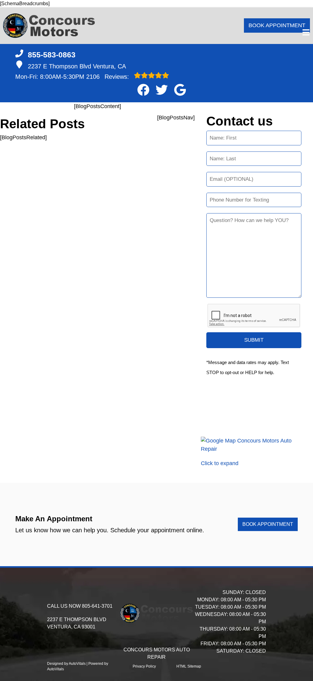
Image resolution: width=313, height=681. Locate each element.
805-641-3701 (97, 606)
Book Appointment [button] (277, 25)
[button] (143, 90)
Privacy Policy (144, 666)
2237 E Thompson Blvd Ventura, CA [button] (77, 66)
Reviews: (108, 76)
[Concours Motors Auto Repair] (49, 25)
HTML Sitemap (188, 666)
